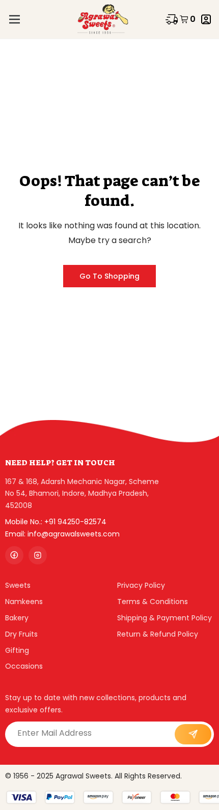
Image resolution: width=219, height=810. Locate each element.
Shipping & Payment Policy (164, 618)
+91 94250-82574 (75, 522)
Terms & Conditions (152, 601)
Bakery (17, 618)
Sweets (18, 585)
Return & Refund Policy (157, 634)
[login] (206, 19)
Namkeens (24, 601)
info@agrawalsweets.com (74, 534)
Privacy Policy (141, 585)
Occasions (24, 666)
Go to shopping (109, 276)
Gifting (17, 650)
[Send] (193, 734)
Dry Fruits (21, 634)
